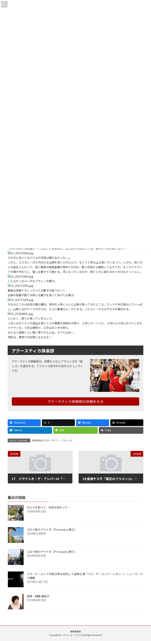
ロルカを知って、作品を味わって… (48, 507)
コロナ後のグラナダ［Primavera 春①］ (52, 552)
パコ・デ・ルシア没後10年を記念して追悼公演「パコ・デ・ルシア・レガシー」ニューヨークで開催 (85, 576)
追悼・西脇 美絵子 (38, 596)
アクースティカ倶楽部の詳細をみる (76, 401)
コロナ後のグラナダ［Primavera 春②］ (52, 529)
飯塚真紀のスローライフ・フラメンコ (52, 440)
